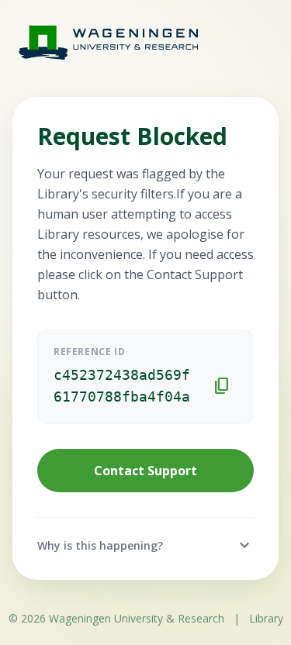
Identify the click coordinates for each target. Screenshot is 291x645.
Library (266, 618)
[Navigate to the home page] (93, 42)
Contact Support (145, 470)
